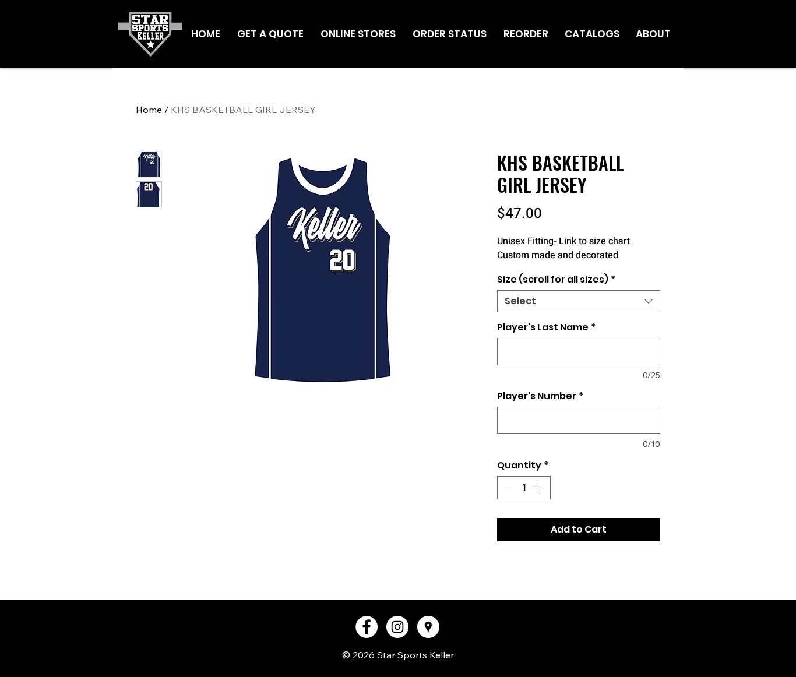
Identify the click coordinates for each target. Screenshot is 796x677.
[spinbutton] (524, 488)
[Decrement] (507, 488)
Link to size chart (594, 241)
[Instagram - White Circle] (397, 627)
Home (149, 109)
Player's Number (540, 396)
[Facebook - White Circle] (366, 627)
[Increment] (541, 488)
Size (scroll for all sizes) (556, 279)
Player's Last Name (546, 327)
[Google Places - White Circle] (428, 627)
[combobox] (578, 301)
